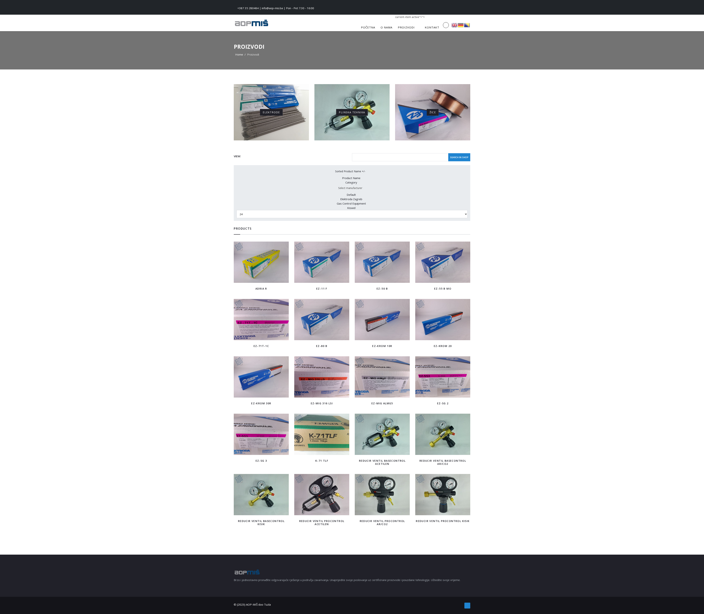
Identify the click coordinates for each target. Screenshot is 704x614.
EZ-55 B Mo (442, 288)
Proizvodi (406, 27)
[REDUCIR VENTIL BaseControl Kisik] (261, 494)
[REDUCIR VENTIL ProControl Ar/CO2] (382, 494)
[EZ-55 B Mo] (442, 262)
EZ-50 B (382, 288)
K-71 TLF (321, 460)
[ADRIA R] (261, 262)
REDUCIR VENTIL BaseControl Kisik (261, 522)
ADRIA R (261, 288)
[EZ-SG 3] (261, 434)
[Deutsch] (461, 25)
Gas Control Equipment (351, 203)
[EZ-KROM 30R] (261, 377)
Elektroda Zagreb (351, 199)
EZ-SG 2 (443, 403)
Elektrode (271, 112)
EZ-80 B (321, 346)
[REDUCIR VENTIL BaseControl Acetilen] (382, 434)
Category (351, 182)
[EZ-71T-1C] (261, 319)
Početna (368, 27)
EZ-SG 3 (261, 460)
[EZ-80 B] (321, 319)
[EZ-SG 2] (442, 377)
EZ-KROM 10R (382, 346)
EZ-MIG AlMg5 (382, 403)
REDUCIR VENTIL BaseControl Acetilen (382, 462)
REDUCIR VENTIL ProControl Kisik (443, 521)
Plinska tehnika (352, 112)
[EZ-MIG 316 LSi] (321, 377)
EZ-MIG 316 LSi (322, 403)
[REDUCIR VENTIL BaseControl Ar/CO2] (442, 434)
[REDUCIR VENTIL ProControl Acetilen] (321, 494)
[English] (455, 25)
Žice (433, 112)
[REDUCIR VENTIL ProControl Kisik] (442, 494)
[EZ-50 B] (382, 262)
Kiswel (351, 208)
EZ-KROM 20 (443, 346)
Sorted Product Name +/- (350, 171)
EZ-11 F (321, 288)
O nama (386, 27)
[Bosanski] (467, 25)
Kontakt (432, 27)
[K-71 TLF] (321, 434)
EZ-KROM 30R (261, 403)
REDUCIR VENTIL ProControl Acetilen (321, 522)
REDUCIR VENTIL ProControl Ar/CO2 (382, 522)
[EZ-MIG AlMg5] (382, 377)
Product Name (351, 178)
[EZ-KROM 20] (442, 319)
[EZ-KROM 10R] (382, 319)
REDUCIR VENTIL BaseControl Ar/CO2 (442, 462)
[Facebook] (467, 606)
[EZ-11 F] (321, 262)
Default (351, 194)
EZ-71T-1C (261, 346)
